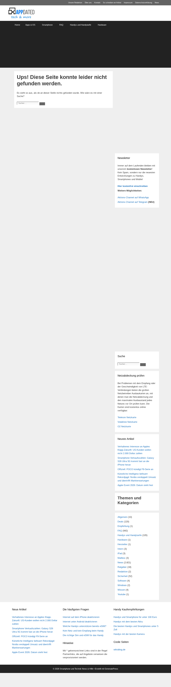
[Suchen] (42, 103)
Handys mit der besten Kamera (129, 634)
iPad (120, 553)
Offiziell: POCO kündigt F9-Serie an (135, 469)
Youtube (121, 594)
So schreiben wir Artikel (112, 3)
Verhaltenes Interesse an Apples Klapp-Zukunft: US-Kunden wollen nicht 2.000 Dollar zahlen (134, 450)
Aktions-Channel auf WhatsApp (133, 197)
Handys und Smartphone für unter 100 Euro (135, 617)
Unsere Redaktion (75, 3)
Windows (122, 585)
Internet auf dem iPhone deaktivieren (81, 617)
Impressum (128, 3)
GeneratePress (111, 669)
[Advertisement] (85, 49)
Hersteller (122, 544)
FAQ (61, 25)
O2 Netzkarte (124, 426)
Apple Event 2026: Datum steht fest (135, 485)
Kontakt (97, 3)
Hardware (102, 25)
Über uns (88, 3)
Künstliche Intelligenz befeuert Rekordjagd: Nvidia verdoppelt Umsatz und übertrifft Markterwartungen (137, 477)
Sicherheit (123, 576)
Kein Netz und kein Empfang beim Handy (83, 630)
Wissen (121, 590)
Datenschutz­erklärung (143, 3)
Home (17, 25)
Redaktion (123, 571)
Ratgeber (122, 567)
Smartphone (47, 25)
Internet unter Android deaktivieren (80, 621)
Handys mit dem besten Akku (128, 621)
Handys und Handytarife (80, 25)
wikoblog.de (119, 649)
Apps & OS (30, 25)
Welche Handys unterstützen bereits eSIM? (84, 626)
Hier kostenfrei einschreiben (133, 186)
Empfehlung (123, 526)
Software (122, 580)
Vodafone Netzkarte (127, 422)
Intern (120, 549)
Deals (120, 521)
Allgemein (122, 517)
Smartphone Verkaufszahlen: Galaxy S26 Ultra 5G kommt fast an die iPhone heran (136, 461)
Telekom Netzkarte (127, 417)
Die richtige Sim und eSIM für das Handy (83, 635)
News (157, 3)
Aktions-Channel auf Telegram (132, 202)
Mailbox (121, 558)
